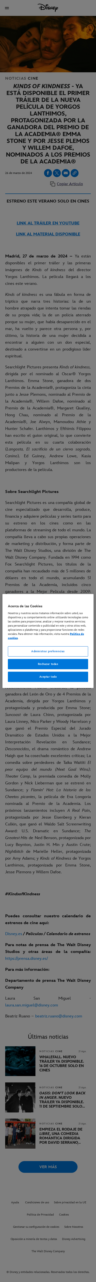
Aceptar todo (48, 676)
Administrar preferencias (48, 651)
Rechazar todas (48, 664)
